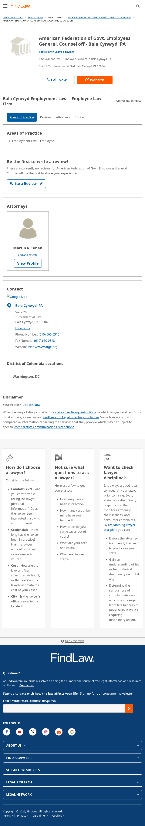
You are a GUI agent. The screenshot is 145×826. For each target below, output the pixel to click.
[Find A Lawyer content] (138, 758)
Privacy (22, 815)
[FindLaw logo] (22, 5)
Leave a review (27, 255)
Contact (80, 117)
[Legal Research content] (138, 782)
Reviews (46, 117)
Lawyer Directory (13, 17)
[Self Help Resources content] (138, 770)
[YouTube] (19, 732)
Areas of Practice (22, 117)
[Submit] (129, 708)
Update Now (31, 405)
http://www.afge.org (43, 347)
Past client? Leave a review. (56, 52)
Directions (22, 328)
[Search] (138, 6)
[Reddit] (58, 732)
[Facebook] (6, 732)
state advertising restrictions (75, 412)
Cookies (57, 815)
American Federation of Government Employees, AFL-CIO (99, 17)
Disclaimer (39, 815)
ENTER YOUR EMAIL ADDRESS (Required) (29, 701)
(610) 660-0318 (44, 341)
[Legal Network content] (138, 794)
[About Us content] (138, 745)
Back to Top (74, 641)
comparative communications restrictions (44, 427)
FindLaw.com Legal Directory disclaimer (71, 417)
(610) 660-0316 (49, 334)
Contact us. (26, 685)
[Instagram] (45, 732)
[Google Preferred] (72, 732)
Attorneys (63, 117)
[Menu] (5, 6)
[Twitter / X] (32, 732)
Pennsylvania (35, 17)
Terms (7, 815)
